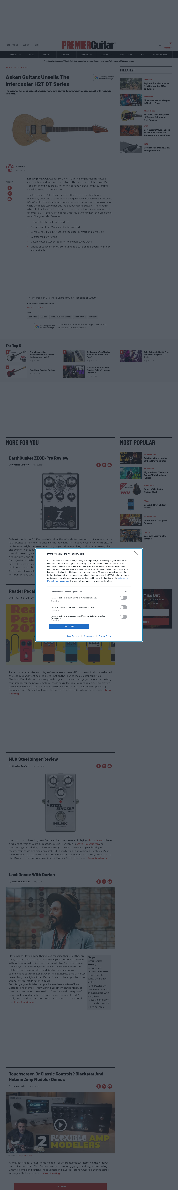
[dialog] (89, 595)
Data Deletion (73, 636)
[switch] (123, 598)
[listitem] (89, 591)
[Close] (137, 554)
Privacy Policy (105, 636)
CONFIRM (69, 626)
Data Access (89, 636)
